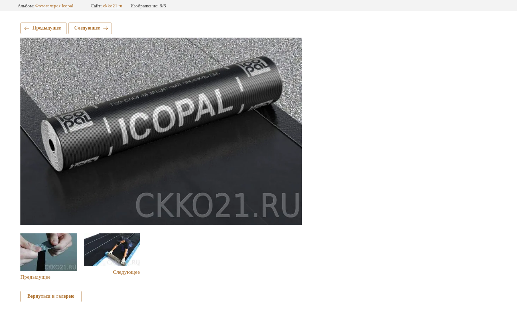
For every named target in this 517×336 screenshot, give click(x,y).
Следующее (87, 28)
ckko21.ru (112, 5)
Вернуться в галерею (51, 296)
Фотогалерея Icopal (54, 5)
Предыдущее (46, 28)
